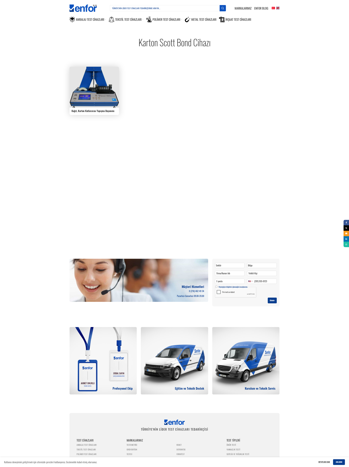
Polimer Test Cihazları (87, 454)
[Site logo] (85, 8)
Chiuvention (132, 449)
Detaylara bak (324, 462)
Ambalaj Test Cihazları (87, 444)
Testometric (132, 444)
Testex (129, 454)
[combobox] (250, 281)
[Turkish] (273, 8)
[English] (277, 8)
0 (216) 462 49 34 (196, 291)
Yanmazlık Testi (233, 449)
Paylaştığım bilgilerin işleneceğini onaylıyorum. (233, 286)
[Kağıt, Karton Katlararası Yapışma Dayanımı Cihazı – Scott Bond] (94, 87)
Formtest (181, 454)
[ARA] (223, 8)
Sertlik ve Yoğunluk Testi (238, 454)
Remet (179, 444)
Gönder (272, 300)
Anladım (339, 462)
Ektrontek (181, 449)
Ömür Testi (231, 444)
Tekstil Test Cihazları (86, 449)
